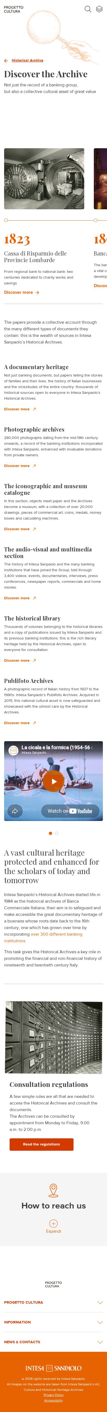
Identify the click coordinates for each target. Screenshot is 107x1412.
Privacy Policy (54, 1395)
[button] (50, 833)
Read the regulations (41, 1144)
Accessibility (53, 1400)
